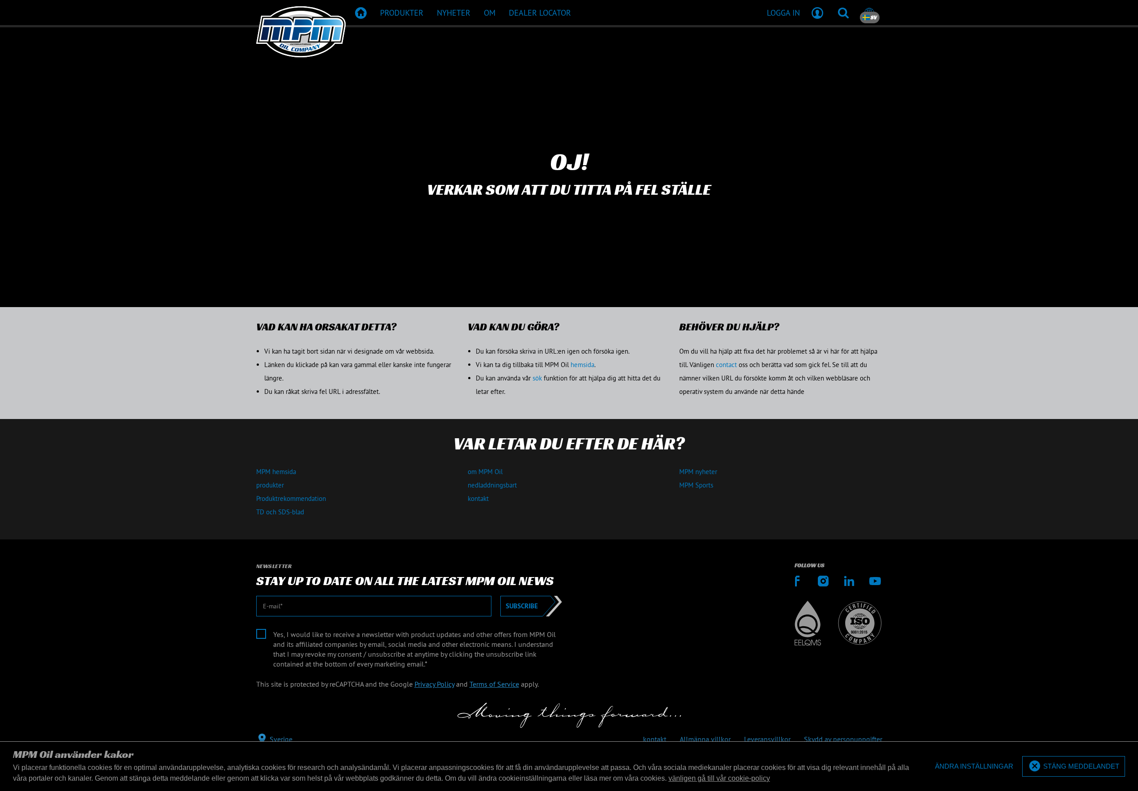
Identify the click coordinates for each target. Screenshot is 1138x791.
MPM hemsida (276, 471)
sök (537, 378)
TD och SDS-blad (280, 512)
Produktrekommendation (291, 498)
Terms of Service (494, 684)
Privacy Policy (434, 684)
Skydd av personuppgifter (843, 739)
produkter (270, 485)
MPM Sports (696, 485)
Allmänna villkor (705, 739)
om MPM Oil (485, 471)
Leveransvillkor (767, 739)
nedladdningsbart (492, 485)
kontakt (478, 498)
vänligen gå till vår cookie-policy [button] (719, 778)
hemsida (582, 364)
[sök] (843, 12)
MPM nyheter (698, 471)
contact (726, 364)
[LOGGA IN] (817, 12)
